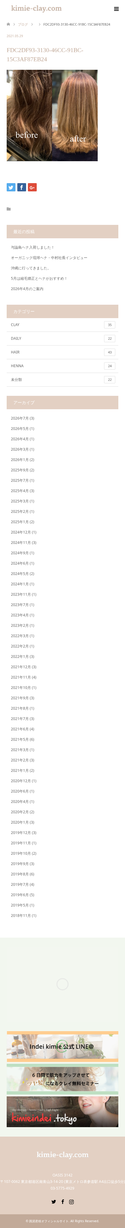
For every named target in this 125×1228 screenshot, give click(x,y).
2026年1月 (20, 459)
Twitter (53, 1201)
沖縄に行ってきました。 (31, 268)
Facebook (62, 1201)
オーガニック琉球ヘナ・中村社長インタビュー (49, 257)
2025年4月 (20, 490)
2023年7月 (20, 604)
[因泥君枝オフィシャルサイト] (62, 1162)
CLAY (61, 324)
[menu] (116, 9)
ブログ (23, 24)
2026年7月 (20, 418)
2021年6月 (20, 729)
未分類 (61, 379)
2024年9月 (20, 552)
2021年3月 (20, 749)
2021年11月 (21, 677)
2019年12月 (21, 832)
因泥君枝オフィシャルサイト (49, 1221)
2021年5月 (20, 739)
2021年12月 (21, 666)
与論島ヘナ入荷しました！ (33, 247)
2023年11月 (21, 594)
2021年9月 (20, 698)
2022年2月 (20, 646)
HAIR (61, 352)
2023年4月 (20, 615)
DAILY (61, 338)
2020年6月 (20, 791)
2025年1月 (20, 521)
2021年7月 (20, 718)
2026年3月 (20, 449)
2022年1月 (20, 656)
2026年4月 (20, 439)
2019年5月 (20, 905)
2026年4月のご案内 (27, 288)
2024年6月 (20, 563)
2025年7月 (20, 480)
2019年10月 (21, 853)
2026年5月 (20, 428)
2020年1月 (20, 822)
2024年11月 (21, 542)
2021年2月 (20, 760)
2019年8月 (20, 874)
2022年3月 (20, 635)
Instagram (71, 1201)
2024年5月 (20, 573)
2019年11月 (21, 843)
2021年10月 (21, 687)
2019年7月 (20, 884)
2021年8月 (20, 708)
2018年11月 (21, 915)
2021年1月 (20, 770)
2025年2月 (20, 511)
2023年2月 (20, 625)
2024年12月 (21, 532)
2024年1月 (20, 584)
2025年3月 (20, 501)
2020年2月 (20, 812)
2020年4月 (20, 801)
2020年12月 (21, 780)
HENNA (61, 365)
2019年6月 (20, 894)
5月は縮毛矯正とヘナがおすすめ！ (39, 278)
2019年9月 (20, 863)
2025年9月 (20, 470)
